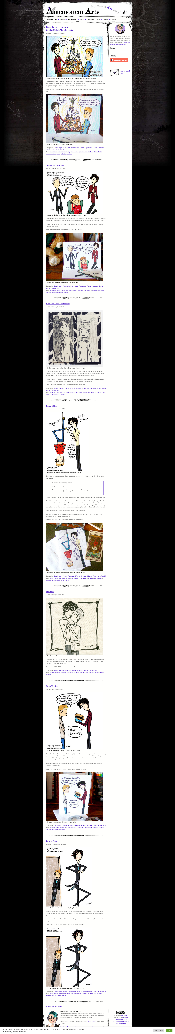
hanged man (66, 578)
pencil (71, 672)
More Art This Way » (55, 1006)
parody (81, 827)
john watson (74, 152)
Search (112, 48)
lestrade (80, 290)
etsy (68, 152)
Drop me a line (92, 1021)
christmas (53, 290)
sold (58, 154)
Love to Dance (52, 841)
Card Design (58, 147)
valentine (64, 154)
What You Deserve (53, 686)
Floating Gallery (68, 286)
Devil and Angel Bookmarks (58, 303)
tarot (62, 580)
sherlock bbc (98, 152)
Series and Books (97, 286)
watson (69, 154)
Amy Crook (124, 1015)
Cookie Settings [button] (158, 1030)
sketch (102, 672)
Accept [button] (169, 1030)
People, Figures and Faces (88, 147)
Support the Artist (93, 19)
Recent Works (51, 19)
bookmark (53, 392)
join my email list (125, 72)
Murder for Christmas (55, 165)
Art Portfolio (72, 19)
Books (81, 19)
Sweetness (50, 591)
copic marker (62, 152)
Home (113, 19)
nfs (67, 392)
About (62, 19)
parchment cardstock (75, 392)
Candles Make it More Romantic (59, 30)
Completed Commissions (71, 147)
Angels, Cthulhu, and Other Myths (64, 388)
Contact (105, 19)
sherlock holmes (51, 154)
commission (54, 152)
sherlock (90, 152)
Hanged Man (51, 405)
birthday (52, 827)
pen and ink (83, 152)
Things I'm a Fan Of (57, 150)
